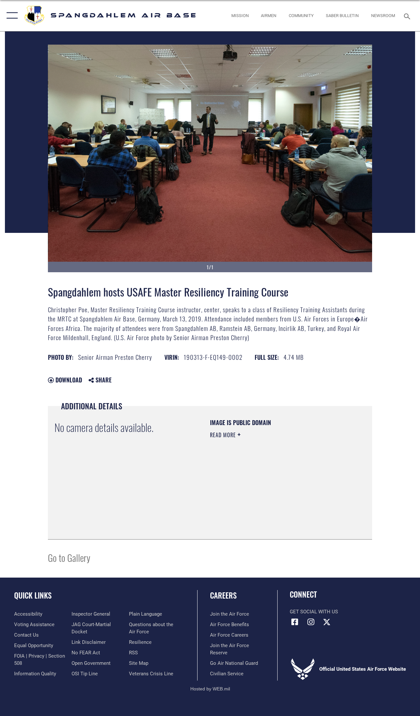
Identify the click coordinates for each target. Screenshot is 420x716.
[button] (10, 15)
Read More (224, 435)
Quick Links (33, 595)
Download (68, 380)
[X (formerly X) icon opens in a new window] (327, 622)
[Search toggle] (408, 16)
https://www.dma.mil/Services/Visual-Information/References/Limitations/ (268, 490)
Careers (223, 595)
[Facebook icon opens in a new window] (295, 622)
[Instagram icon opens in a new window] (311, 622)
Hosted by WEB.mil (210, 688)
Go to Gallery (69, 557)
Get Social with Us (314, 612)
